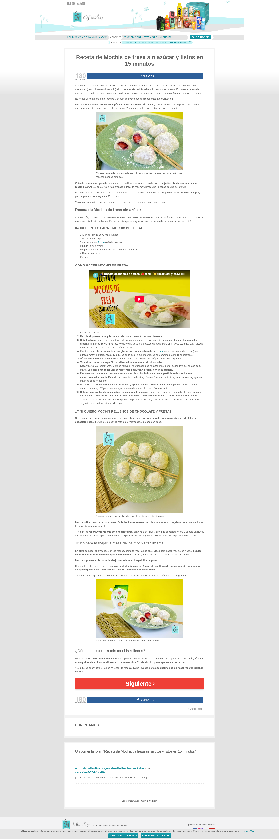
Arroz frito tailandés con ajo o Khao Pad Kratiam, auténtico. (109, 768)
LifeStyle (131, 42)
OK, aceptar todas (124, 835)
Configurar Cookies (156, 835)
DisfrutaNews (177, 42)
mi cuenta (165, 37)
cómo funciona (87, 37)
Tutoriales (146, 42)
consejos (115, 37)
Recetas (116, 42)
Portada (72, 37)
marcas (102, 37)
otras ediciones (133, 37)
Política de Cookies (249, 831)
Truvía (101, 242)
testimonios (151, 37)
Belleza (161, 42)
